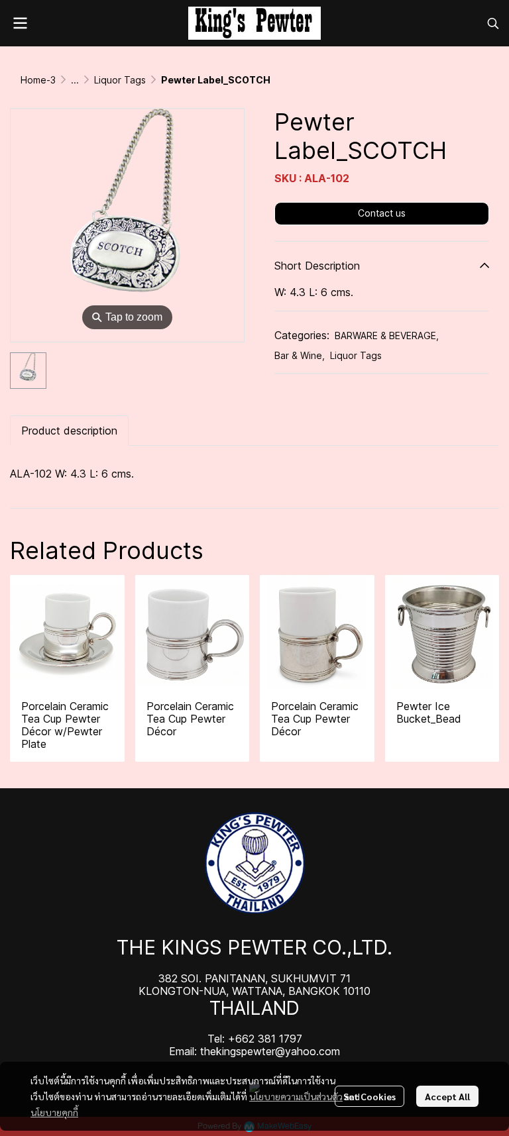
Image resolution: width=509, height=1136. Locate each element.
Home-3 (38, 79)
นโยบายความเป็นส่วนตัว (296, 1096)
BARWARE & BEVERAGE (387, 335)
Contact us (382, 213)
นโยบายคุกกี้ (54, 1112)
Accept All (447, 1096)
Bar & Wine (299, 355)
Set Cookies (369, 1096)
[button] (493, 23)
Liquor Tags (120, 79)
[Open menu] (20, 23)
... (75, 79)
